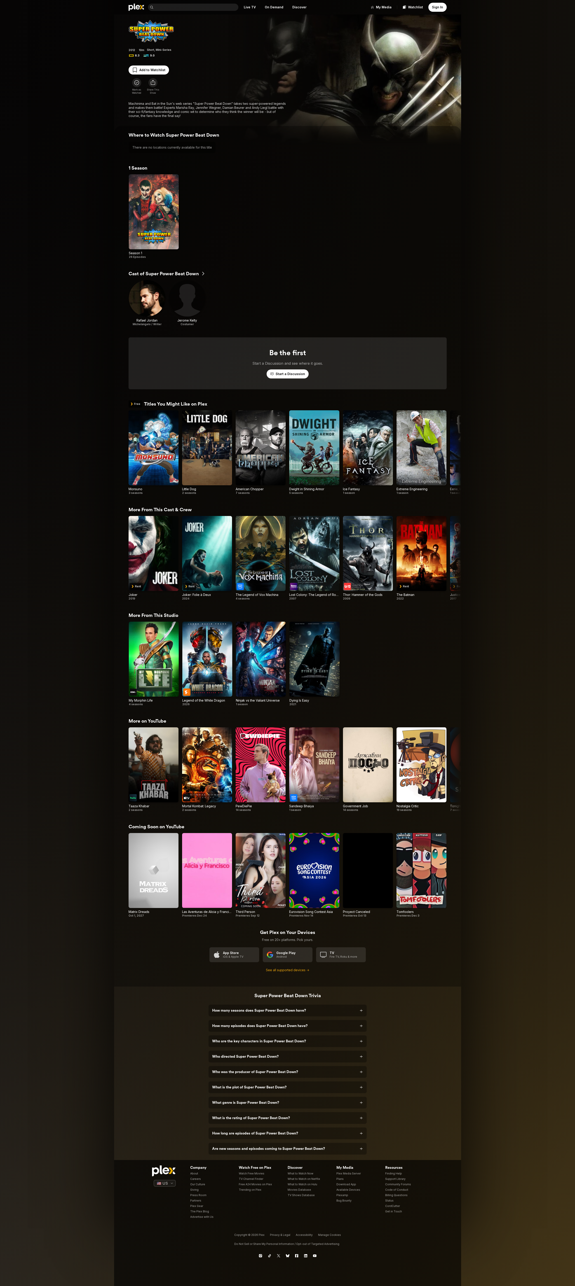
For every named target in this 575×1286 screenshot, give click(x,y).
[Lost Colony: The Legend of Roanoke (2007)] (314, 558)
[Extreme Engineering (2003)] (421, 452)
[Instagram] (260, 1255)
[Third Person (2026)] (261, 875)
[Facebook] (296, 1255)
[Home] (136, 7)
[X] (278, 1255)
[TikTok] (269, 1255)
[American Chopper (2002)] (261, 452)
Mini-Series (163, 49)
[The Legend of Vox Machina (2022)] (261, 558)
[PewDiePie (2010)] (261, 769)
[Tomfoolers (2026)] (421, 875)
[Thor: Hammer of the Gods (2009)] (368, 558)
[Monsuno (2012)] (153, 452)
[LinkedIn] (305, 1255)
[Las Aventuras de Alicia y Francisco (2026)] (207, 875)
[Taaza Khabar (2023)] (153, 769)
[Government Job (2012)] (368, 769)
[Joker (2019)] (153, 558)
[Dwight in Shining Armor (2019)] (314, 452)
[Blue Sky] (287, 1255)
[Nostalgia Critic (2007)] (421, 769)
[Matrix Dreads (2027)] (153, 875)
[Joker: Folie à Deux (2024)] (207, 558)
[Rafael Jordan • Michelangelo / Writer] (147, 303)
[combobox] (196, 7)
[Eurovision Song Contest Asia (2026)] (314, 875)
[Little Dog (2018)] (207, 452)
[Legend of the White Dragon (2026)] (207, 664)
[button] (153, 86)
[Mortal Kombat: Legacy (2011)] (207, 769)
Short (150, 49)
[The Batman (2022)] (421, 558)
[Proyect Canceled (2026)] (368, 875)
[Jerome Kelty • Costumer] (187, 303)
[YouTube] (314, 1255)
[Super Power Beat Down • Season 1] (154, 216)
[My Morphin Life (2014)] (154, 664)
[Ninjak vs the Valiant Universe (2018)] (261, 664)
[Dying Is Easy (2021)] (314, 664)
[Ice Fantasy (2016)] (368, 452)
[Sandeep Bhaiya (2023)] (314, 769)
